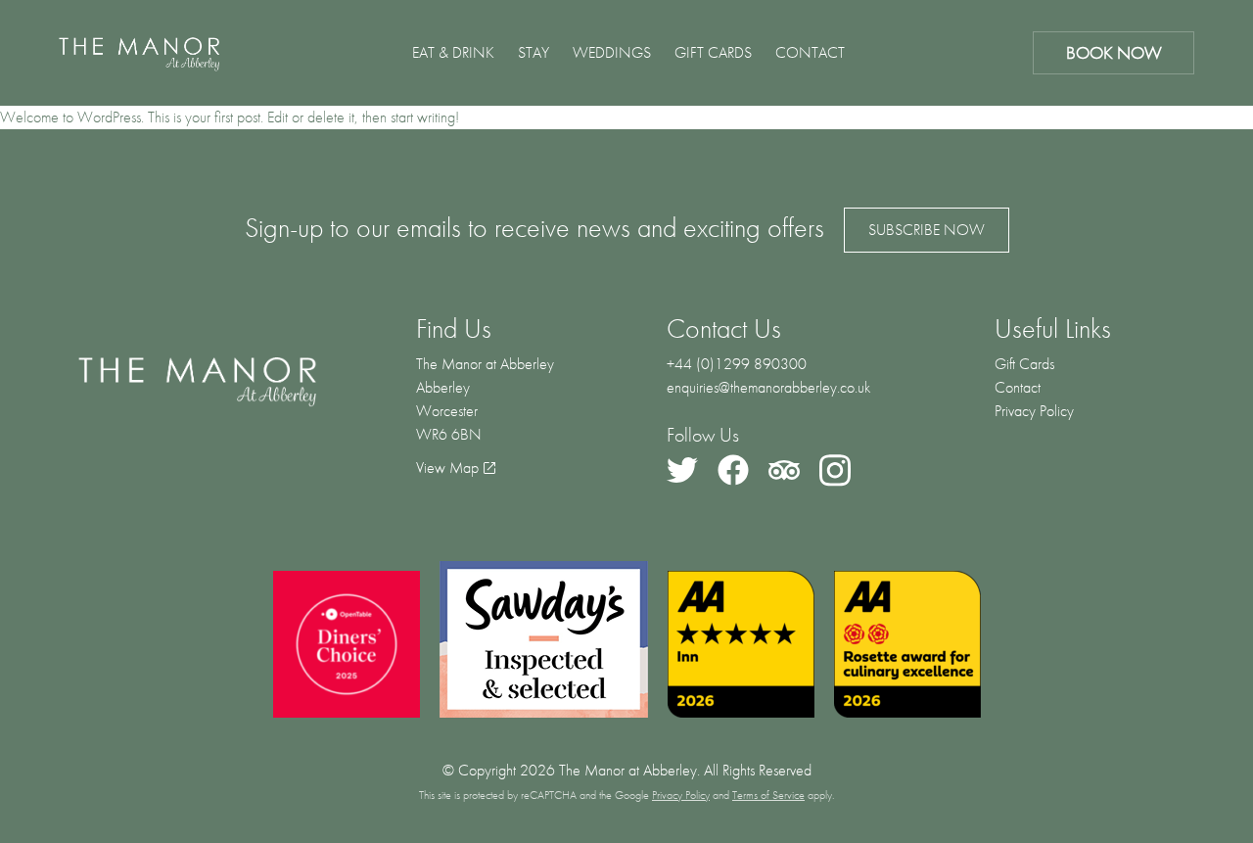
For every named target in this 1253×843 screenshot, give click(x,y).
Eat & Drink (453, 52)
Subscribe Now (926, 229)
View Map (447, 467)
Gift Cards (713, 52)
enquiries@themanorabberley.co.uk (768, 387)
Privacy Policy (1034, 410)
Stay (533, 52)
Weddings (612, 52)
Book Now (1114, 52)
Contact (810, 52)
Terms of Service (768, 795)
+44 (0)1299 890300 (737, 363)
